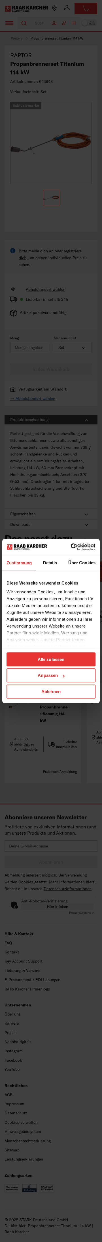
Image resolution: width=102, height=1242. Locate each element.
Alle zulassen (51, 659)
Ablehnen (51, 691)
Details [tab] (50, 562)
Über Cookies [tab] (81, 562)
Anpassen (48, 675)
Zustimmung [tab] (19, 562)
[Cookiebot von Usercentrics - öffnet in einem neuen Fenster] (71, 547)
